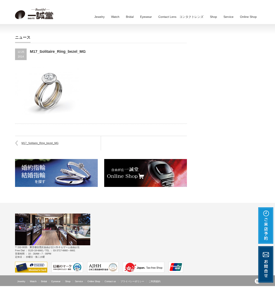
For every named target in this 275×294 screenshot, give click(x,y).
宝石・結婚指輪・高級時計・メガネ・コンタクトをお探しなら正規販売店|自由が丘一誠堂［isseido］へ (200, 290)
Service (228, 16)
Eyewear (146, 16)
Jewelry (99, 16)
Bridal (130, 16)
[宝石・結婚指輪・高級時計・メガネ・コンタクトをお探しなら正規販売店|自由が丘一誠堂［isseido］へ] (35, 14)
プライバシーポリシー (132, 281)
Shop (213, 16)
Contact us (110, 281)
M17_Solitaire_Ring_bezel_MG (39, 143)
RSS (257, 281)
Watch (115, 16)
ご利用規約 (154, 281)
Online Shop (248, 16)
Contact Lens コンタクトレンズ (180, 16)
